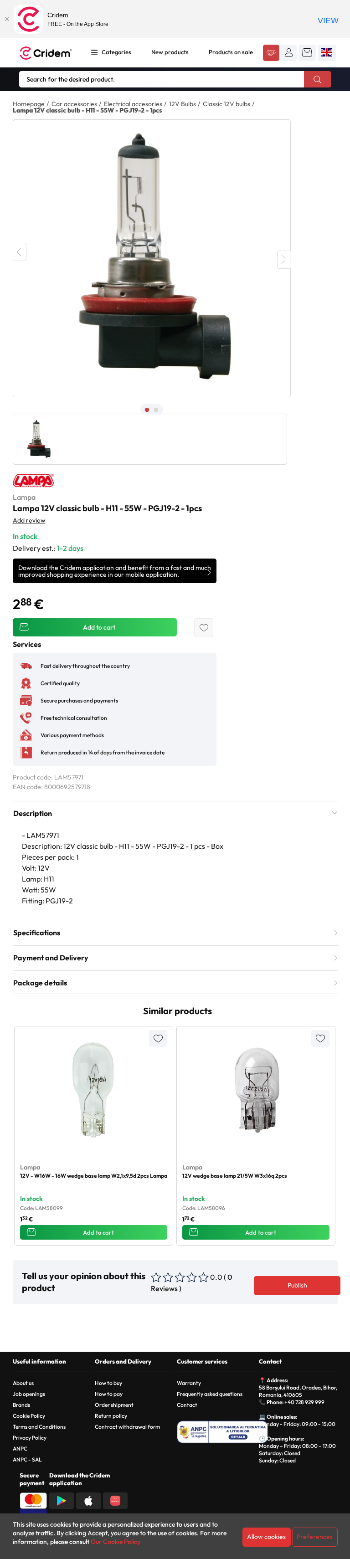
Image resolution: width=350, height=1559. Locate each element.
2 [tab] (156, 410)
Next (284, 260)
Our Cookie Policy (115, 1542)
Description (32, 813)
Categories (116, 52)
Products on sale (231, 52)
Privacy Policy (29, 1437)
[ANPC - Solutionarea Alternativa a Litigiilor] (222, 1432)
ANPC (20, 1448)
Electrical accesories (133, 104)
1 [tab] (147, 410)
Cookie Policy (29, 1415)
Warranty (189, 1383)
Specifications (36, 932)
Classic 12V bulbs (226, 104)
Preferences (315, 1537)
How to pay (109, 1393)
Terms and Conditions (39, 1426)
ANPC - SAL (27, 1459)
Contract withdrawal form (127, 1426)
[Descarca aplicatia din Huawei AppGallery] (115, 1499)
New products (170, 52)
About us (23, 1383)
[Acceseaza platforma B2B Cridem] (271, 53)
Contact (187, 1404)
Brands (21, 1404)
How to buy (108, 1383)
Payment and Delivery (50, 957)
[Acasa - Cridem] (47, 53)
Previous (19, 252)
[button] (289, 52)
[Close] (7, 19)
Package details (40, 982)
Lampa (24, 497)
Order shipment (114, 1404)
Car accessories (74, 104)
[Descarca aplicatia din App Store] (88, 1499)
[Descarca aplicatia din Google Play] (61, 1499)
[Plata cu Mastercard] (33, 1499)
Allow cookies (266, 1537)
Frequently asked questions (209, 1393)
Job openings (29, 1393)
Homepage (29, 104)
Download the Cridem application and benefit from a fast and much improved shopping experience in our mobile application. (114, 571)
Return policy (111, 1415)
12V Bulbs (182, 104)
